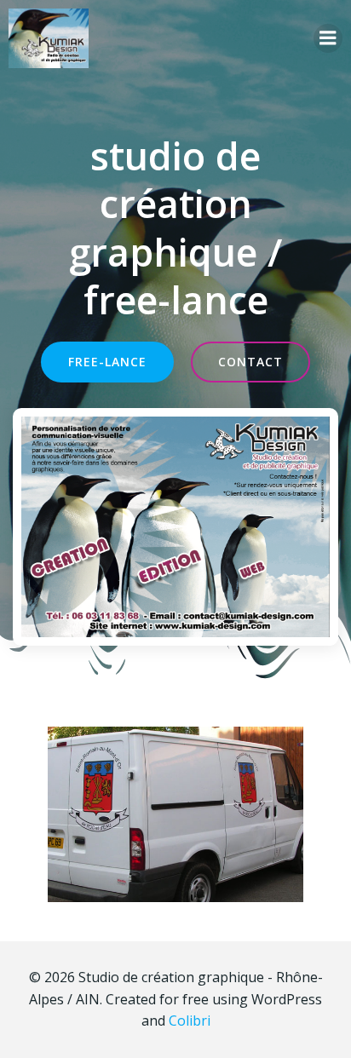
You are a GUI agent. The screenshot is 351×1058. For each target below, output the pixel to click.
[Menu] (328, 38)
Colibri (189, 1020)
